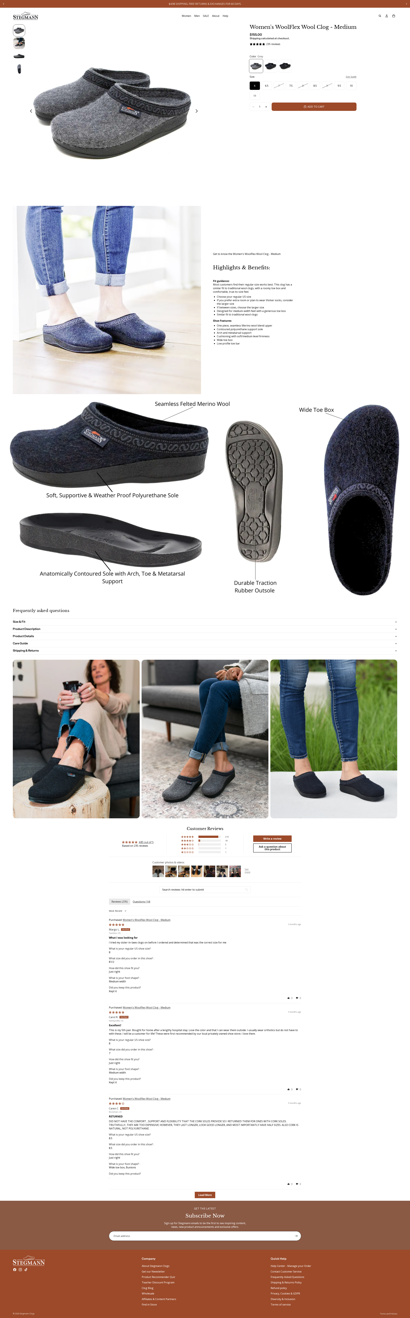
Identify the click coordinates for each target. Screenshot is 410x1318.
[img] (116, 924)
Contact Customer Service (286, 1271)
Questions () (141, 901)
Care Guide (20, 643)
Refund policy (279, 1288)
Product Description (26, 629)
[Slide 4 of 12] (19, 69)
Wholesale (148, 1293)
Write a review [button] (272, 838)
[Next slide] (406, 3)
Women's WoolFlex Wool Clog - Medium (146, 920)
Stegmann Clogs (27, 1313)
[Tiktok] (26, 1270)
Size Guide (351, 76)
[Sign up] (296, 1236)
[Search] (379, 15)
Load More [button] (205, 1195)
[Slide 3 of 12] (19, 56)
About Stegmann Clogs (155, 1266)
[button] (187, 837)
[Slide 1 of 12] (19, 30)
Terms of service (281, 1304)
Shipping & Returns (26, 650)
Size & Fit (19, 622)
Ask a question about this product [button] (272, 848)
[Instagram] (20, 1270)
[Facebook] (15, 1270)
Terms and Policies (388, 1313)
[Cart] (393, 15)
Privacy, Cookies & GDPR (285, 1293)
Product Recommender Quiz (158, 1277)
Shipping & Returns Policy (286, 1282)
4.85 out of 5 (146, 842)
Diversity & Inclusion (283, 1299)
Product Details (23, 636)
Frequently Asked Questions (287, 1277)
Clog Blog (147, 1288)
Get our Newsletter (153, 1271)
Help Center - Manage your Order (291, 1266)
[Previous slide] (3, 3)
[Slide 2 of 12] (19, 43)
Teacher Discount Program (158, 1282)
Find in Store (149, 1304)
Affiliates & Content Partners (159, 1299)
